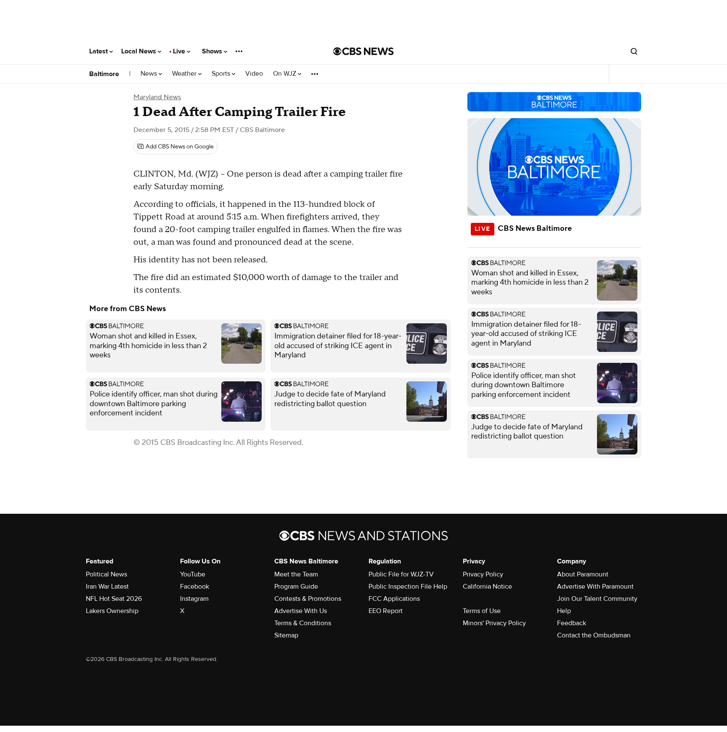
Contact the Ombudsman (594, 635)
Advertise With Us (300, 611)
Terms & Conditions (302, 623)
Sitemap (286, 635)
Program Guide (296, 586)
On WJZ (285, 74)
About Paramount (582, 574)
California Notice (487, 586)
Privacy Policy (483, 574)
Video (254, 74)
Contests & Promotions (307, 598)
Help (564, 611)
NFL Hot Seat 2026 (114, 598)
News (150, 74)
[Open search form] (634, 51)
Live (180, 51)
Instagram (194, 598)
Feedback (571, 623)
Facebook (194, 586)
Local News (139, 51)
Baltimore (104, 74)
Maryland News (157, 97)
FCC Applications (394, 598)
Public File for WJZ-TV (401, 574)
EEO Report (386, 611)
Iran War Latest (107, 586)
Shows (213, 51)
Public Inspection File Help (408, 586)
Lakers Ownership (112, 611)
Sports (222, 74)
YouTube (192, 574)
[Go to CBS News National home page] (363, 51)
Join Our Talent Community (597, 598)
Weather (185, 74)
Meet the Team (296, 574)
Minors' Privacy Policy (494, 623)
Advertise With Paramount (595, 586)
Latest (99, 51)
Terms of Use (482, 611)
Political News (106, 574)
